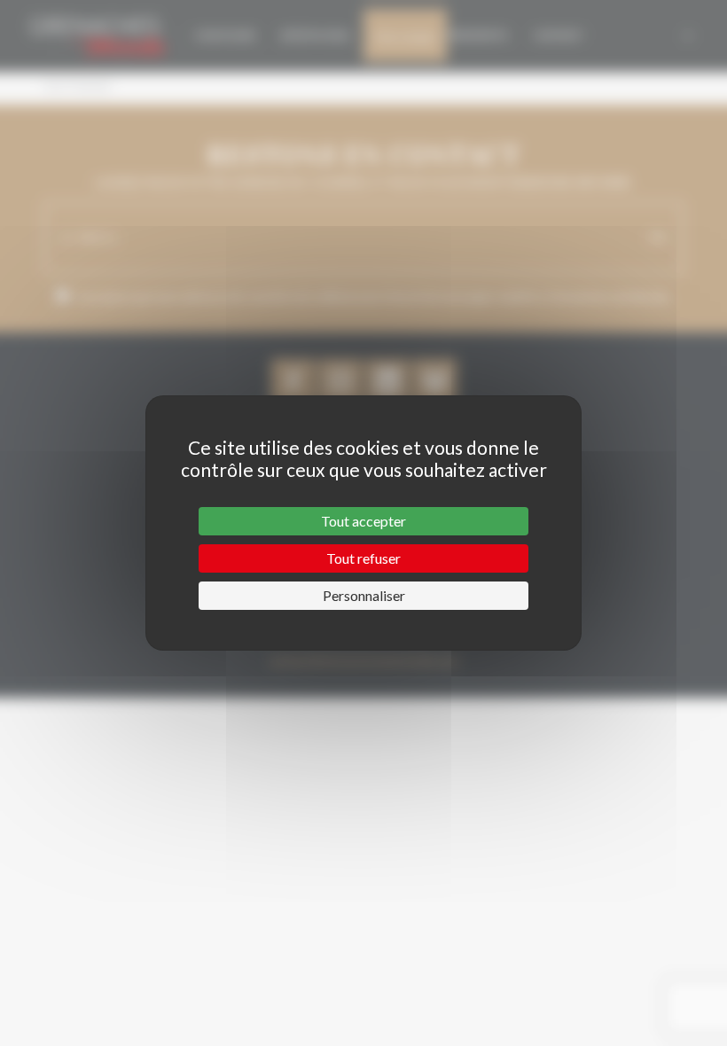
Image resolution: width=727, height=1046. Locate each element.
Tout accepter (363, 520)
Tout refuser (363, 558)
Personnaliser (364, 595)
